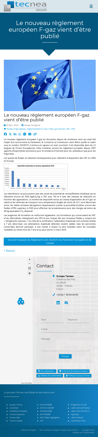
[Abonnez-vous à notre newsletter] (66, 303)
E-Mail (44, 329)
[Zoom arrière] (29, 263)
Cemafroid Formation (18, 411)
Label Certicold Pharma (80, 408)
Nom (43, 319)
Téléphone (72, 319)
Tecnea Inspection (17, 414)
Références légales (28, 430)
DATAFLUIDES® (47, 408)
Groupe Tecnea (15, 404)
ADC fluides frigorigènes (50, 417)
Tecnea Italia (14, 417)
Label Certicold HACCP (80, 411)
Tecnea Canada (15, 420)
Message (45, 338)
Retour (10, 251)
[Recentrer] (29, 273)
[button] (19, 302)
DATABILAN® (46, 411)
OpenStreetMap (26, 383)
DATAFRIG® (45, 414)
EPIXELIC (75, 430)
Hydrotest (75, 414)
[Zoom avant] (29, 259)
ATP (42, 420)
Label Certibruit (77, 417)
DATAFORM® (46, 404)
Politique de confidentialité (83, 432)
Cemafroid (13, 408)
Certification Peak (78, 420)
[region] (16, 320)
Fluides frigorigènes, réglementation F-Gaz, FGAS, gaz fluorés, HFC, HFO (41, 129)
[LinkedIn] (58, 303)
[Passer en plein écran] (29, 268)
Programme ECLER (79, 404)
